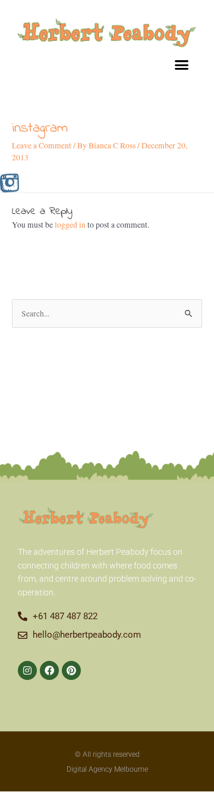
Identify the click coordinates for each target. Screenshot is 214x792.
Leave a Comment (41, 145)
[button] (182, 65)
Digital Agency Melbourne (107, 769)
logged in (70, 224)
